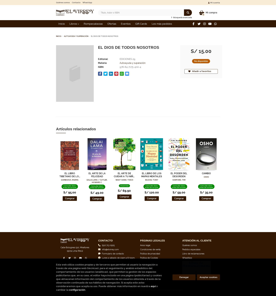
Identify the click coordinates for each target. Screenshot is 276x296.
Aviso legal (145, 245)
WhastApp (87, 2)
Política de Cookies (149, 258)
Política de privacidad (150, 254)
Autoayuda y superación (76, 36)
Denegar (184, 277)
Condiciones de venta (150, 249)
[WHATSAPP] (215, 23)
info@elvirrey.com (110, 249)
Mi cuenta (215, 2)
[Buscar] (188, 12)
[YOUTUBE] (210, 23)
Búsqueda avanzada (182, 17)
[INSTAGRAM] (204, 23)
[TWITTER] (199, 23)
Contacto (76, 2)
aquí (153, 286)
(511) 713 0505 (108, 245)
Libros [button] (73, 23)
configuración (77, 289)
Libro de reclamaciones (193, 254)
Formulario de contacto (113, 254)
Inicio (58, 36)
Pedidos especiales (191, 249)
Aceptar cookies (208, 277)
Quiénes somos (63, 2)
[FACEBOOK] (193, 23)
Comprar (70, 198)
